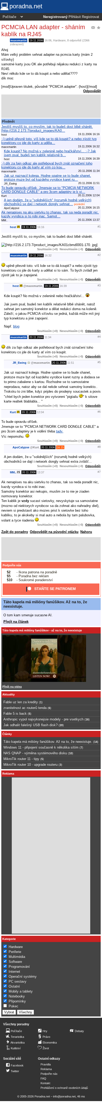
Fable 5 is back (15, 713)
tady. (59, 431)
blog (16, 326)
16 (87, 719)
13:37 (40, 472)
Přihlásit (75, 17)
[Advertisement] (51, 106)
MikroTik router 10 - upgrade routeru (30, 765)
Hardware (59, 40)
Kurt (13, 412)
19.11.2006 (36, 40)
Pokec (13, 1006)
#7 (99, 471)
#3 (99, 285)
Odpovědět (92, 91)
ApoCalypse (21, 447)
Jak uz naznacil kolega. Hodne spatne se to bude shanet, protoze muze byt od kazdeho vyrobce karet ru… (47, 177)
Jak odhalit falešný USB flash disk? (30, 725)
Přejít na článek (16, 622)
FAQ (43, 1078)
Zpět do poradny (14, 532)
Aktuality (8, 694)
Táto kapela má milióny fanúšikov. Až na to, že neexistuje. (47, 742)
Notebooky (17, 996)
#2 (99, 254)
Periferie (15, 952)
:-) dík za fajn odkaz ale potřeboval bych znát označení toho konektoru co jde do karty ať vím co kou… (46, 165)
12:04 (40, 412)
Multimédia (17, 957)
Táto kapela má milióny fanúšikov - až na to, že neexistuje (42, 630)
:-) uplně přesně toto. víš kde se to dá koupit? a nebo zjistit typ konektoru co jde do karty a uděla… (49, 141)
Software (15, 962)
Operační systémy (23, 976)
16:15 (60, 447)
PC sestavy (17, 981)
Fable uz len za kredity (20, 702)
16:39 (63, 285)
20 (61, 725)
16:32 (48, 255)
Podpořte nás (12, 565)
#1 (99, 226)
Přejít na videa (12, 686)
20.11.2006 (36, 337)
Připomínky (17, 1001)
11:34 (47, 337)
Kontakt (45, 1083)
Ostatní (14, 986)
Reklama (46, 1069)
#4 (99, 336)
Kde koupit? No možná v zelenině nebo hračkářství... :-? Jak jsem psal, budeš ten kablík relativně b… (50, 153)
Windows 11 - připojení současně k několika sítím (40, 747)
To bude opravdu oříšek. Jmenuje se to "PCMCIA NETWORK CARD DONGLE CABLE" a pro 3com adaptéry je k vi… (47, 190)
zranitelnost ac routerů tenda (25, 708)
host (13, 227)
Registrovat (90, 17)
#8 (99, 446)
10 (70, 753)
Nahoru (86, 532)
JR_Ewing (19, 362)
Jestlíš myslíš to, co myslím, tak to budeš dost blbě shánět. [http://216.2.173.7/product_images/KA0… (47, 129)
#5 (99, 362)
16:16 (40, 227)
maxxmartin (18, 40)
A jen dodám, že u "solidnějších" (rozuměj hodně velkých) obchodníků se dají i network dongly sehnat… (47, 202)
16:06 (48, 40)
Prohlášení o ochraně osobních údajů (64, 1087)
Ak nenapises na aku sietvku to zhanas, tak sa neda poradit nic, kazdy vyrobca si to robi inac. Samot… (50, 214)
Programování (19, 967)
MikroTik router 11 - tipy (21, 759)
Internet (14, 972)
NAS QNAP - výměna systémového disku (35, 753)
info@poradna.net (64, 1096)
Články (7, 734)
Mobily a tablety (21, 991)
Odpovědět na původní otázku (54, 532)
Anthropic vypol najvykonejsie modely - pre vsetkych (43, 719)
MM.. (13, 472)
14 (95, 741)
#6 (99, 411)
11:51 (70, 362)
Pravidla (46, 1064)
